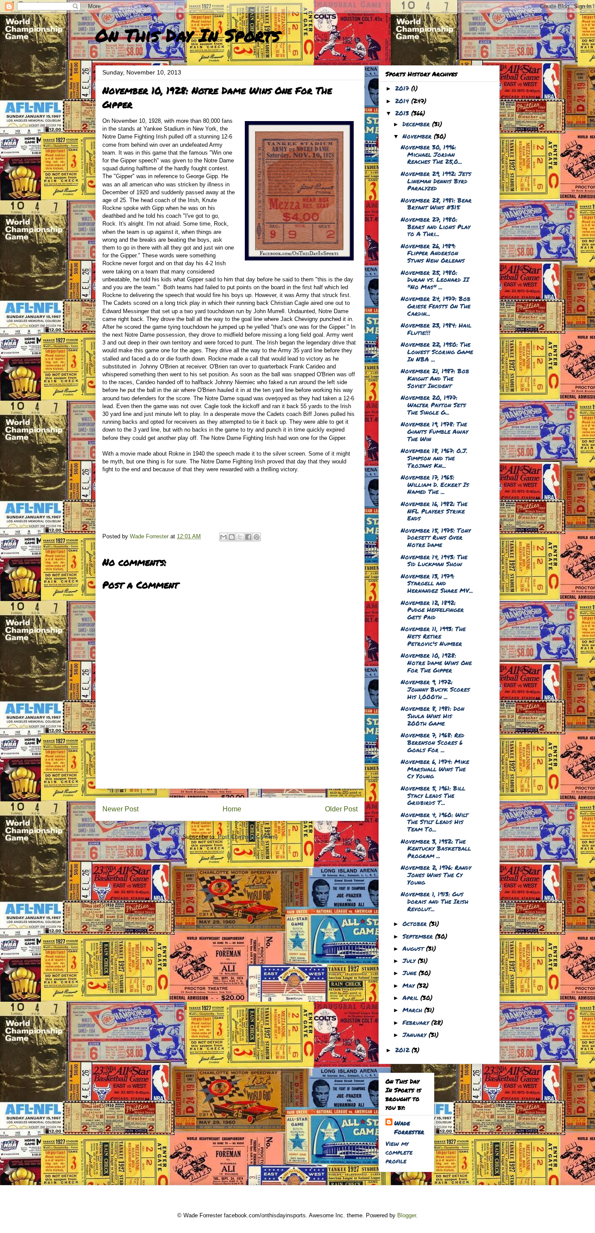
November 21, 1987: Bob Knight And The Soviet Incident (435, 378)
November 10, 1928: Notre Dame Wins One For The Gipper (436, 662)
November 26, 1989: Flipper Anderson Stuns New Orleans (433, 253)
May (409, 985)
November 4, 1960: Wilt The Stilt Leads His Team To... (434, 822)
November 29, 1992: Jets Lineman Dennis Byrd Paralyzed (436, 181)
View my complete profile (398, 1152)
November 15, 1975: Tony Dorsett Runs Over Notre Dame (436, 537)
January (415, 1034)
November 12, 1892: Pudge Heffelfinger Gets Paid (432, 610)
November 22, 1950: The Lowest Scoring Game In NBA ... (437, 351)
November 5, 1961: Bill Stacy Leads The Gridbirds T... (433, 795)
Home (232, 809)
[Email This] (223, 537)
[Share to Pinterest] (256, 537)
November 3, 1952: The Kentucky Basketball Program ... (436, 848)
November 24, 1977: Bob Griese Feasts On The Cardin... (435, 306)
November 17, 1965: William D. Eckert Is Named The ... (435, 484)
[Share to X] (240, 537)
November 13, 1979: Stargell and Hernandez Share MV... (437, 583)
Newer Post (120, 809)
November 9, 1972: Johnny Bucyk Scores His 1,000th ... (435, 689)
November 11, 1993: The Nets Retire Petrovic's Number (433, 636)
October (415, 923)
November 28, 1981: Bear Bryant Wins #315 (436, 204)
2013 (403, 112)
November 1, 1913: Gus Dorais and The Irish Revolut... (434, 901)
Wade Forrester (409, 1127)
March (413, 1009)
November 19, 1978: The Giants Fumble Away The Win (434, 431)
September (418, 936)
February (416, 1022)
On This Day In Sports (187, 35)
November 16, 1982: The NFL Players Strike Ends (434, 511)
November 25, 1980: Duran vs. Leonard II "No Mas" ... (435, 279)
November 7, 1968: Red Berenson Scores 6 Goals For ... (432, 742)
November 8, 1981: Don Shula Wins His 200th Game (432, 715)
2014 (403, 100)
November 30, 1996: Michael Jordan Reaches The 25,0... (431, 154)
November (418, 136)
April (411, 997)
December (417, 123)
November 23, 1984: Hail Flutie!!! (436, 329)
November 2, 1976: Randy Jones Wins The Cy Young (436, 874)
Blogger (406, 1215)
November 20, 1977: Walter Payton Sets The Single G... (433, 404)
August (414, 948)
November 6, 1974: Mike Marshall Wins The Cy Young (435, 768)
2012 (403, 1049)
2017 (403, 88)
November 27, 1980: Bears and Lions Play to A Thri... (435, 226)
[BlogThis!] (231, 537)
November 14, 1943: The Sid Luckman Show (434, 560)
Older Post (341, 809)
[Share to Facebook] (248, 537)
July (410, 960)
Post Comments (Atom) (247, 837)
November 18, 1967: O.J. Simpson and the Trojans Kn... (434, 458)
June (410, 972)
